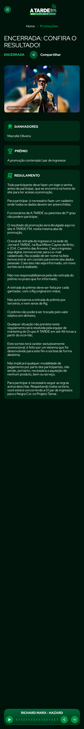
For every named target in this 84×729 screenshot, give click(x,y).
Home (30, 26)
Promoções (49, 26)
